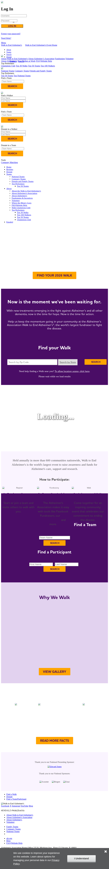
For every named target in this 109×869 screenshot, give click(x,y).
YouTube (24, 806)
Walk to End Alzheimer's (11, 45)
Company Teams (22, 71)
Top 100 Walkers (48, 66)
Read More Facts (54, 741)
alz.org (9, 838)
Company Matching (9, 162)
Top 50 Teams (34, 66)
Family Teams (12, 827)
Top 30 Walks (22, 66)
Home (8, 167)
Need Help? (6, 38)
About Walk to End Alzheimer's (14, 59)
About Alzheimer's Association (24, 193)
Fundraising (60, 59)
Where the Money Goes (21, 203)
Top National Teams (22, 76)
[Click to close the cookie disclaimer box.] (105, 849)
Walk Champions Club (21, 208)
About (8, 50)
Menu (3, 43)
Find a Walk (11, 794)
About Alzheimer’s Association (41, 59)
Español (9, 222)
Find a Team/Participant (16, 799)
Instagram (16, 806)
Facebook (5, 806)
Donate (9, 57)
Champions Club (8, 66)
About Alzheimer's (19, 196)
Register (9, 169)
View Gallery (54, 672)
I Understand (81, 858)
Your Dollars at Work (26, 61)
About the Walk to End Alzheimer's (26, 191)
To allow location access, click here (72, 371)
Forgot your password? (10, 34)
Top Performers (18, 184)
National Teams (7, 71)
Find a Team (39, 284)
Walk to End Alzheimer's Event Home (41, 45)
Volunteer (69, 59)
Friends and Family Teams (41, 71)
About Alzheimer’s (9, 61)
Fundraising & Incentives (22, 198)
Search (8, 55)
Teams (8, 52)
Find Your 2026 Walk (54, 275)
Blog (31, 806)
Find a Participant (64, 284)
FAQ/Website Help (44, 61)
